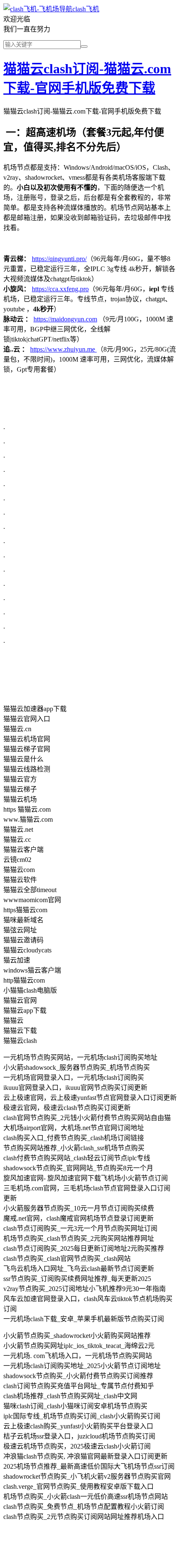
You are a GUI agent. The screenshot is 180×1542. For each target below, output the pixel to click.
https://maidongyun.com (65, 319)
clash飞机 (85, 9)
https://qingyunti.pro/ (59, 258)
